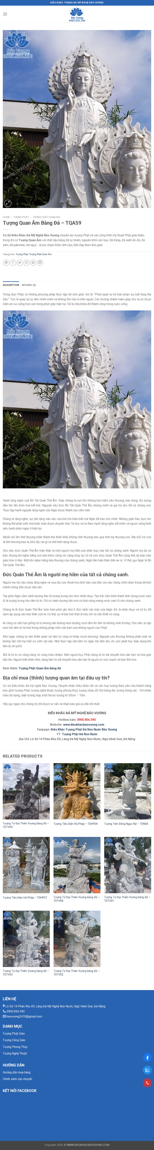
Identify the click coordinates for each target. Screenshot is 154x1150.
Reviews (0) (29, 285)
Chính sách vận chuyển (17, 1079)
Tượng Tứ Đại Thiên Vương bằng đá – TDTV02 (77, 972)
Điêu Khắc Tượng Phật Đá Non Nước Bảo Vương (84, 729)
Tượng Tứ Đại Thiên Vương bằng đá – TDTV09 (26, 825)
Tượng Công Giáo (14, 1040)
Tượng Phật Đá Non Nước (79, 734)
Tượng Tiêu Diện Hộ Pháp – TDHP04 (76, 823)
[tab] (11, 285)
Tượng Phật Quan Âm (46, 216)
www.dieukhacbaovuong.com (83, 724)
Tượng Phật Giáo (14, 1033)
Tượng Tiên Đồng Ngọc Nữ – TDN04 (126, 823)
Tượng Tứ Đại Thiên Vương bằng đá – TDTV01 (127, 899)
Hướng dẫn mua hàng (16, 1072)
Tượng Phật (21, 216)
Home (6, 216)
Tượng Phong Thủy (15, 1047)
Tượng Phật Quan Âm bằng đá (40, 668)
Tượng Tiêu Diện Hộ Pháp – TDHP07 (25, 897)
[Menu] (5, 14)
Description (11, 285)
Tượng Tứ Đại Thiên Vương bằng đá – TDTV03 (26, 972)
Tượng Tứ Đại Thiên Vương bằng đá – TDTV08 (77, 899)
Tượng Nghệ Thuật (15, 1053)
